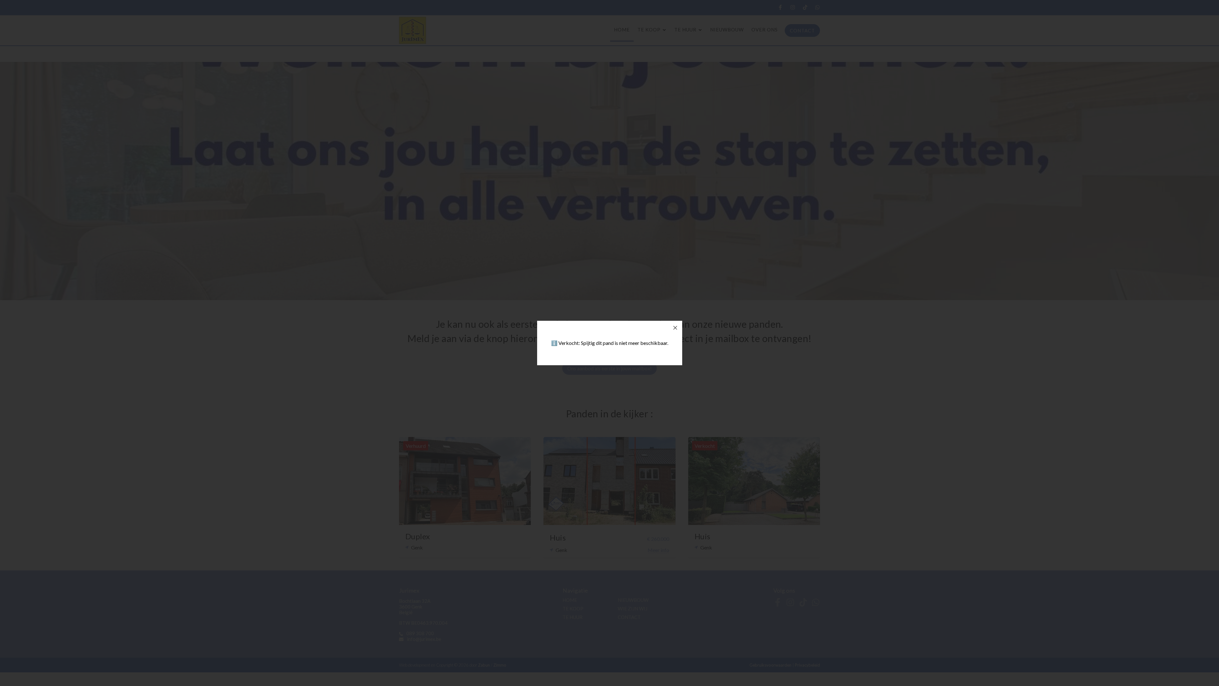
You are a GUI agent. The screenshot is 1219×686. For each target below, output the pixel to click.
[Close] (675, 328)
